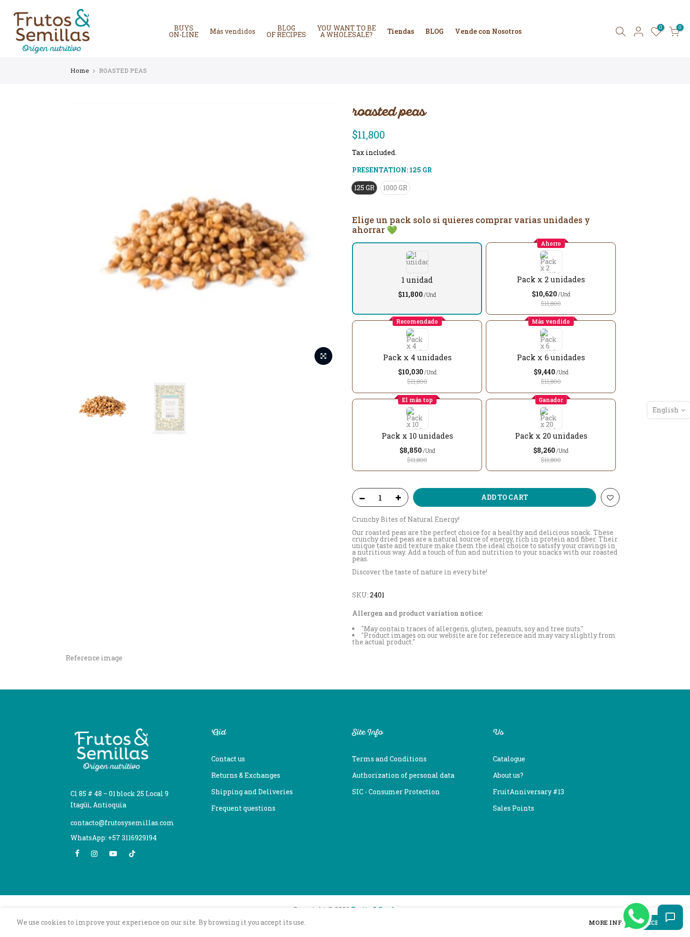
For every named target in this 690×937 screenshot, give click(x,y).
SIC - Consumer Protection (396, 791)
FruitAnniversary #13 (528, 791)
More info (608, 923)
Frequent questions (243, 808)
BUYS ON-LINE (184, 31)
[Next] (321, 236)
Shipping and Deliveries (252, 791)
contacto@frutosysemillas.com (122, 822)
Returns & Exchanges (245, 775)
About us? (508, 775)
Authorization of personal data (403, 775)
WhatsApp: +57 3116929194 (113, 837)
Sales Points (513, 808)
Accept (655, 922)
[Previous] (86, 236)
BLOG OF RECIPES (286, 31)
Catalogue (509, 758)
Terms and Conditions (389, 758)
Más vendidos (232, 31)
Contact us (228, 758)
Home (79, 70)
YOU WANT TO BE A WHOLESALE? (346, 31)
